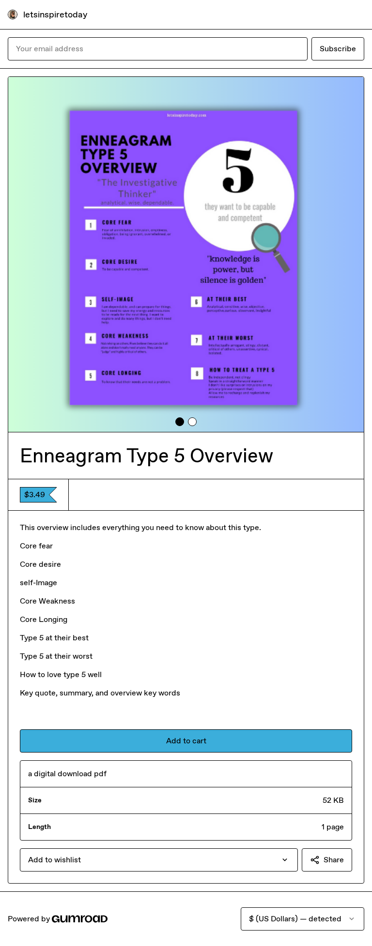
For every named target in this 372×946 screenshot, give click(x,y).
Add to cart (186, 740)
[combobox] (159, 860)
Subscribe (338, 48)
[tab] (179, 421)
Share (334, 859)
